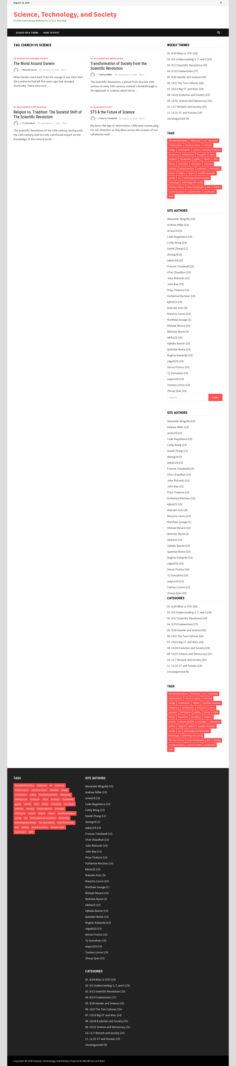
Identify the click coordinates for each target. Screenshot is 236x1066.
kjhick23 (172, 302)
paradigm (201, 168)
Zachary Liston (176, 385)
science (191, 173)
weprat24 (173, 379)
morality (172, 168)
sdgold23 (172, 361)
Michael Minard (176, 325)
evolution (173, 159)
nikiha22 (172, 337)
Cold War (208, 145)
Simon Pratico (175, 367)
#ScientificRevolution (178, 140)
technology (174, 182)
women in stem (194, 191)
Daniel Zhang (175, 248)
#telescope (195, 140)
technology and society (192, 182)
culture (196, 150)
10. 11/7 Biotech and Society (184, 107)
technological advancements (196, 177)
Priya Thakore (175, 290)
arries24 (172, 231)
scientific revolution (206, 173)
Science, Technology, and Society (65, 14)
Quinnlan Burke (176, 349)
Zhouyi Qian (174, 391)
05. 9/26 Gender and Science (184, 77)
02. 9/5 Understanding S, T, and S (186, 59)
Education (201, 154)
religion (182, 173)
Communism (184, 150)
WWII (171, 196)
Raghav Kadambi (177, 355)
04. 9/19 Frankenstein (180, 71)
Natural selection (186, 168)
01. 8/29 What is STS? (101, 107)
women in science (176, 191)
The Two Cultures (176, 187)
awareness (213, 140)
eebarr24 (172, 260)
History (172, 164)
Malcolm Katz (175, 308)
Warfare (217, 187)
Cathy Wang (174, 242)
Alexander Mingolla (178, 219)
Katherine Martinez (178, 296)
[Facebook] (221, 2)
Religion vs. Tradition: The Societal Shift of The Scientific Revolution (47, 114)
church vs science (192, 145)
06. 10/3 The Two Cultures (182, 83)
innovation (196, 164)
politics (172, 173)
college (172, 150)
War (208, 187)
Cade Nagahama (177, 236)
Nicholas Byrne (176, 331)
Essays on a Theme (27, 32)
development (188, 154)
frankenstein (185, 159)
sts (179, 177)
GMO (216, 159)
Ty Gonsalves (28, 123)
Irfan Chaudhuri (176, 272)
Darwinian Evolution (211, 150)
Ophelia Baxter (176, 343)
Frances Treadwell (108, 118)
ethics (212, 154)
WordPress (89, 1060)
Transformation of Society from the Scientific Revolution (118, 66)
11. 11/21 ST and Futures (182, 112)
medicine (208, 164)
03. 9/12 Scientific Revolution (106, 58)
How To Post (51, 32)
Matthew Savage (177, 320)
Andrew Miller (105, 74)
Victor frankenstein (195, 187)
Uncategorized (176, 118)
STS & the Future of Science (112, 112)
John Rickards (175, 278)
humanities (183, 164)
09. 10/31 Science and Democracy (187, 101)
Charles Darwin (175, 145)
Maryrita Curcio (29, 69)
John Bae (172, 284)
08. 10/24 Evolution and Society (30, 58)
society (172, 177)
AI (204, 140)
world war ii (210, 191)
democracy (174, 154)
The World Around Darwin (34, 63)
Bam (102, 1060)
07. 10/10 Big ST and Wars (182, 89)
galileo (197, 159)
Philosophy (215, 168)
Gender (207, 159)
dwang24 (172, 254)
